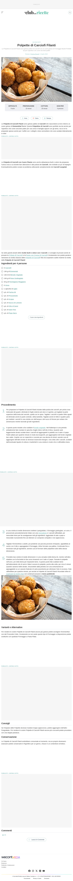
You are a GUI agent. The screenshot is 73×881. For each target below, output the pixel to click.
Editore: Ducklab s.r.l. (32, 876)
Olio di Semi (13, 306)
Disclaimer (46, 878)
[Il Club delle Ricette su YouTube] (44, 871)
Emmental (14, 271)
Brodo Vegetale (17, 275)
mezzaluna (42, 533)
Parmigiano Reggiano (17, 282)
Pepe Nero (13, 313)
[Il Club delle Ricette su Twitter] (36, 871)
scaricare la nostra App (15, 574)
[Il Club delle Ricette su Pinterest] (40, 871)
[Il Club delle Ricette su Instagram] (33, 871)
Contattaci (3, 867)
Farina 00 (12, 292)
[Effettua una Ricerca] (70, 12)
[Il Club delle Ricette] (36, 13)
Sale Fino (12, 310)
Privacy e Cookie (37, 878)
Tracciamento (27, 878)
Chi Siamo (3, 861)
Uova (7, 285)
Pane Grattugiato (16, 278)
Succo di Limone (15, 303)
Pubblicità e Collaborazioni (7, 865)
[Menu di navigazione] (2, 12)
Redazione (4, 863)
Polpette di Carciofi (32, 258)
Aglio (15, 289)
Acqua (11, 299)
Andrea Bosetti (35, 54)
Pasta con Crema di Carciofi (36, 255)
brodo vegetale (39, 428)
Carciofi (8, 268)
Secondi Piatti (36, 42)
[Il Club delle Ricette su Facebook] (29, 871)
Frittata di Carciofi (16, 255)
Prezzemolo (13, 296)
